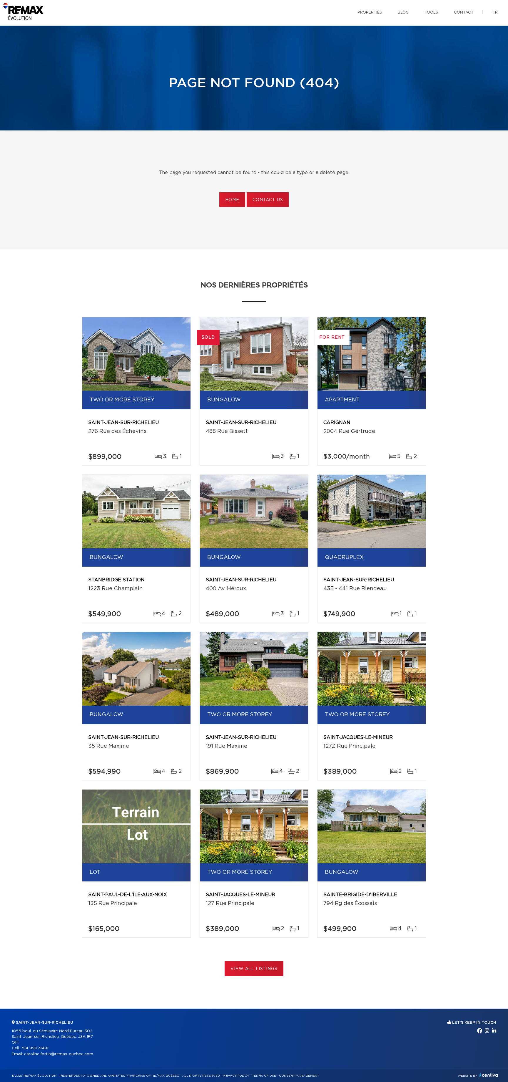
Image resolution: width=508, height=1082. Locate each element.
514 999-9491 (35, 1048)
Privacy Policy (236, 1075)
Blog (403, 12)
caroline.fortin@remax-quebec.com (58, 1054)
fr (495, 12)
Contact (464, 12)
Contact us (268, 200)
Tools (431, 12)
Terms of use (264, 1075)
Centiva (488, 1075)
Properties (369, 12)
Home (232, 200)
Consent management (299, 1075)
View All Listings (253, 969)
